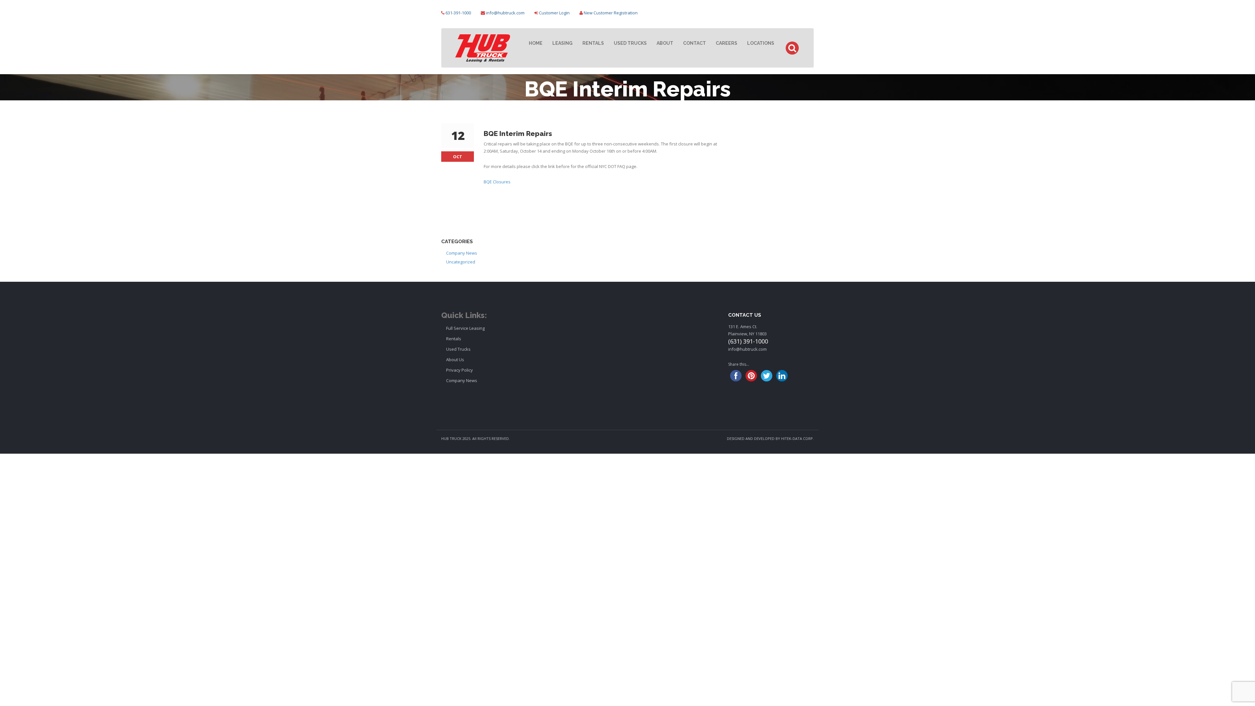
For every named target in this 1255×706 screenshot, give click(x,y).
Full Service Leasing (465, 328)
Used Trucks (630, 43)
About (665, 43)
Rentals (593, 43)
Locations (760, 43)
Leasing (562, 43)
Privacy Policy (459, 370)
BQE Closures (497, 182)
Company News (461, 253)
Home (536, 43)
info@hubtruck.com (505, 13)
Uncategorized (460, 262)
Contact (694, 43)
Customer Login (554, 13)
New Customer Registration (611, 13)
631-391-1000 (458, 13)
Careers (726, 43)
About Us (455, 359)
